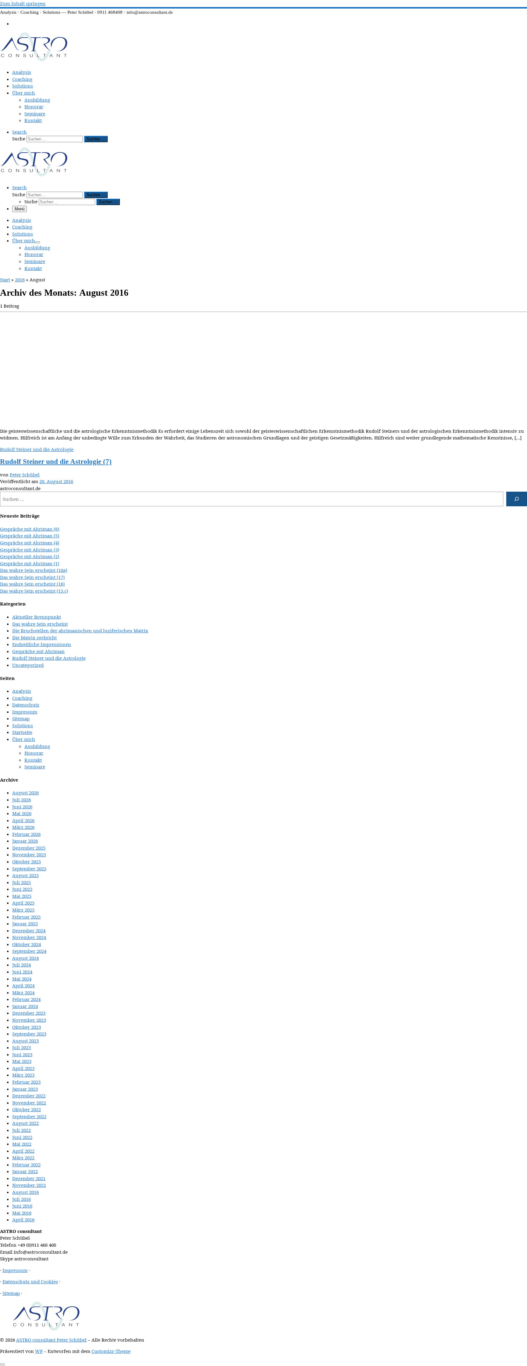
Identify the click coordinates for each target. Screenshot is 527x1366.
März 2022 (23, 1158)
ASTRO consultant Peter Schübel (51, 1340)
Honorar (33, 753)
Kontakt (33, 760)
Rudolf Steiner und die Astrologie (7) (56, 461)
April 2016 (23, 1219)
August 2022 (25, 1123)
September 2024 (29, 951)
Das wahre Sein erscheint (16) (32, 584)
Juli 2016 (21, 1199)
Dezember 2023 (28, 1013)
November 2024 (29, 937)
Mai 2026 (21, 813)
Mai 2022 (21, 1144)
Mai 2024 (21, 979)
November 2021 (29, 1185)
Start (5, 279)
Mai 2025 (21, 896)
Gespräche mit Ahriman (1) (29, 563)
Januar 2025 (25, 923)
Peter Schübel (25, 475)
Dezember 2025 (28, 848)
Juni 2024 (22, 972)
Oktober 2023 (26, 1027)
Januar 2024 (25, 1006)
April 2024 (23, 985)
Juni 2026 (22, 807)
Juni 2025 (22, 889)
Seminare (34, 767)
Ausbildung (37, 746)
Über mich (23, 739)
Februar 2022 (26, 1165)
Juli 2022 (21, 1130)
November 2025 (29, 854)
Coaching (22, 698)
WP (39, 1351)
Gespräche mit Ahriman (38, 651)
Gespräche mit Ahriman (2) (29, 556)
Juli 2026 (21, 800)
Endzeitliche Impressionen (41, 644)
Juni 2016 (22, 1206)
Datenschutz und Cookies (30, 1281)
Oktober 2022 (26, 1109)
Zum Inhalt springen (22, 3)
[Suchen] (516, 499)
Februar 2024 (26, 999)
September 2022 (29, 1116)
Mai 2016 (21, 1213)
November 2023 (29, 1020)
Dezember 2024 (28, 930)
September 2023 (29, 1034)
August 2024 (25, 958)
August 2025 (25, 875)
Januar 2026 (25, 841)
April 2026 (23, 820)
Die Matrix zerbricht (34, 637)
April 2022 (23, 1151)
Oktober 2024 (26, 944)
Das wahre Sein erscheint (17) (32, 577)
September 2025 (29, 868)
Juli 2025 (21, 882)
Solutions (22, 725)
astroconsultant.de (20, 488)
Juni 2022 (22, 1137)
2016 (20, 279)
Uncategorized (28, 665)
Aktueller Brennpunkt (36, 617)
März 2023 (23, 1075)
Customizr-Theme (111, 1351)
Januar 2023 (25, 1089)
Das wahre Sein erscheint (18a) (33, 570)
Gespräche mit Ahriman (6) (29, 529)
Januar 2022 (25, 1171)
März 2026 (23, 827)
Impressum (24, 712)
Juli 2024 (21, 965)
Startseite (22, 732)
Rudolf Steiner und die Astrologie (49, 658)
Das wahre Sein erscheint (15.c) (34, 591)
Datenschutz (25, 705)
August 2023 (25, 1041)
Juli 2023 (21, 1047)
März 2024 (23, 992)
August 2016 (25, 1192)
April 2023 (23, 1068)
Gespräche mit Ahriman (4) (29, 543)
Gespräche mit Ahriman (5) (29, 536)
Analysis (21, 691)
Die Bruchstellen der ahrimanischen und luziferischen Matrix (80, 630)
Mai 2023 (21, 1061)
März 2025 (23, 910)
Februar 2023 (26, 1082)
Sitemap (21, 718)
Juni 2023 (22, 1054)
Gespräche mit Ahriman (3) (29, 550)
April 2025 (23, 903)
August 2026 (25, 793)
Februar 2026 (26, 834)
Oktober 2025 (26, 861)
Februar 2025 (26, 917)
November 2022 (29, 1103)
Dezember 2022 (28, 1096)
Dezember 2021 (28, 1178)
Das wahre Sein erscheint (40, 624)
